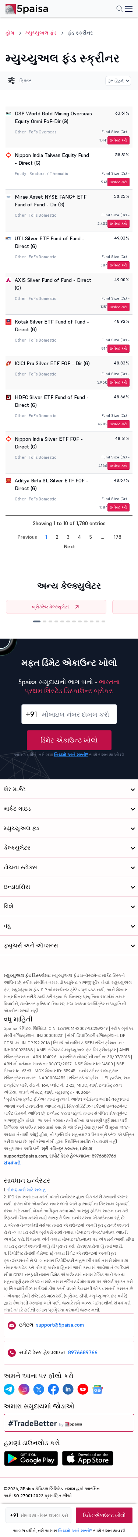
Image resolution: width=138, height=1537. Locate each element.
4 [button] (79, 537)
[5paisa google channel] (97, 1389)
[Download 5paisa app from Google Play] (31, 1460)
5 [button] (90, 537)
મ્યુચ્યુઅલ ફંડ (41, 32)
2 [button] (57, 537)
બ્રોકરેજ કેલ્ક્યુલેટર (51, 606)
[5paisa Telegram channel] (9, 1389)
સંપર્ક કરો (12, 1163)
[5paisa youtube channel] (82, 1389)
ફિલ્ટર (25, 80)
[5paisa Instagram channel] (23, 1389)
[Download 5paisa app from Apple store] (88, 1460)
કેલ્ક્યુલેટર (17, 847)
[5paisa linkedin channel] (68, 1389)
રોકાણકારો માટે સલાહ (26, 1189)
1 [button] (46, 536)
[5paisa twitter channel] (38, 1389)
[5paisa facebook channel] (53, 1389)
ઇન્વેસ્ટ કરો (118, 140)
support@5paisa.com (60, 1324)
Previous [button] (27, 537)
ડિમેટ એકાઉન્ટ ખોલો (69, 740)
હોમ (10, 32)
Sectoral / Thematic (48, 173)
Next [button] (69, 546)
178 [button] (117, 537)
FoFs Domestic (42, 215)
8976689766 (83, 1352)
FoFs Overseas (42, 132)
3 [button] (68, 537)
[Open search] (119, 9)
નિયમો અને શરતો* (71, 754)
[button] (37, 621)
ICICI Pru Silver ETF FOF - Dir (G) (52, 363)
